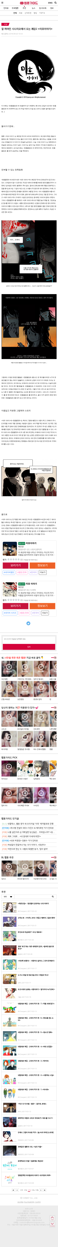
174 (33, 1190)
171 (21, 1190)
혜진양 (21, 546)
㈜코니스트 (29, 1209)
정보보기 (42, 565)
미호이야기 (27, 543)
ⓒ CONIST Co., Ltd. (29, 1198)
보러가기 (16, 565)
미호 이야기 (28, 583)
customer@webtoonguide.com (31, 1222)
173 (29, 1190)
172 (25, 1190)
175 (36, 1190)
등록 (29, 647)
